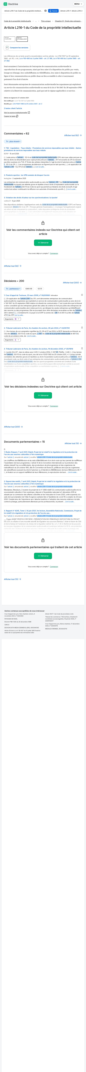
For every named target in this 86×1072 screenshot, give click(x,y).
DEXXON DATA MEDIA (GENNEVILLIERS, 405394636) (21, 627)
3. (38, 349)
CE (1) (40, 289)
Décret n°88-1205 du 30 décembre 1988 (17, 622)
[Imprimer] (45, 11)
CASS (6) (28, 289)
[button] (43, 108)
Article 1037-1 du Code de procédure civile (59, 614)
